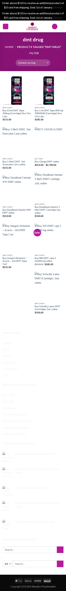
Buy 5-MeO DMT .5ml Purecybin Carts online (14, 163)
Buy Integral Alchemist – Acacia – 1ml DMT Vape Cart (15, 261)
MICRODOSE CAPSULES (17, 421)
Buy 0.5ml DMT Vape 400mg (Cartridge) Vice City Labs (17, 113)
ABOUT (7, 356)
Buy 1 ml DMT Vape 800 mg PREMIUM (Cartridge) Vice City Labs (49, 113)
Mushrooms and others (16, 427)
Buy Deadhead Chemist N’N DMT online (17, 211)
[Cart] (61, 26)
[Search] (54, 26)
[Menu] (5, 26)
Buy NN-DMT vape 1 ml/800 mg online (45, 259)
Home (9, 46)
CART (6, 375)
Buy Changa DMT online (47, 161)
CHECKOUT (10, 369)
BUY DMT (9, 395)
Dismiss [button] (57, 7)
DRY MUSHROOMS (15, 414)
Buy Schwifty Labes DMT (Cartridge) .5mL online (47, 308)
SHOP (6, 349)
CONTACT (9, 362)
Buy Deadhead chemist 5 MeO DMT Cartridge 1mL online (48, 210)
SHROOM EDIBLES (14, 434)
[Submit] (60, 549)
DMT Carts (9, 408)
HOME (7, 343)
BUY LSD (8, 401)
